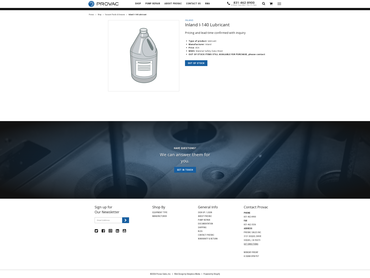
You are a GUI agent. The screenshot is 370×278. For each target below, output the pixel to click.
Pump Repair (204, 220)
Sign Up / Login (205, 212)
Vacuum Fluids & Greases (115, 15)
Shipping (202, 227)
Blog (200, 231)
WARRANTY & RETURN (208, 239)
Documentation (205, 224)
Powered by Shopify (212, 274)
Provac (91, 15)
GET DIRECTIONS (251, 244)
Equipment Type (160, 212)
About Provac (205, 216)
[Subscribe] (125, 220)
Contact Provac (206, 235)
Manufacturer (159, 216)
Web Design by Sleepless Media (187, 274)
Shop (99, 15)
